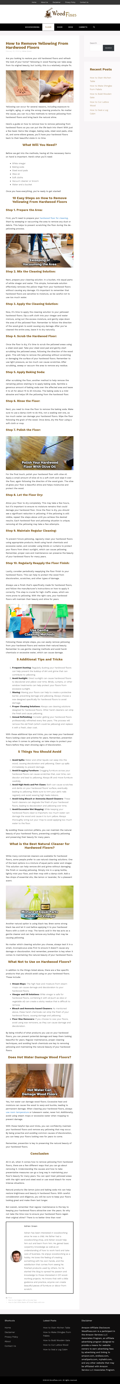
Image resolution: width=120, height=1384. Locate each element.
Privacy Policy (70, 2)
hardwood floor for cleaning (54, 218)
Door (59, 27)
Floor (48, 27)
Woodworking (32, 27)
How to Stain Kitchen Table (56, 1327)
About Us (44, 2)
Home (34, 2)
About (8, 1341)
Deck (70, 27)
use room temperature (17, 1112)
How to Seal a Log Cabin (55, 1349)
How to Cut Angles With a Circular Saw (22, 1300)
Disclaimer (56, 2)
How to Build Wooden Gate (56, 1340)
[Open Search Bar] (94, 27)
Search (93, 43)
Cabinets (83, 27)
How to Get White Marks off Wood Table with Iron (26, 1302)
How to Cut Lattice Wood (55, 1345)
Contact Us (84, 2)
